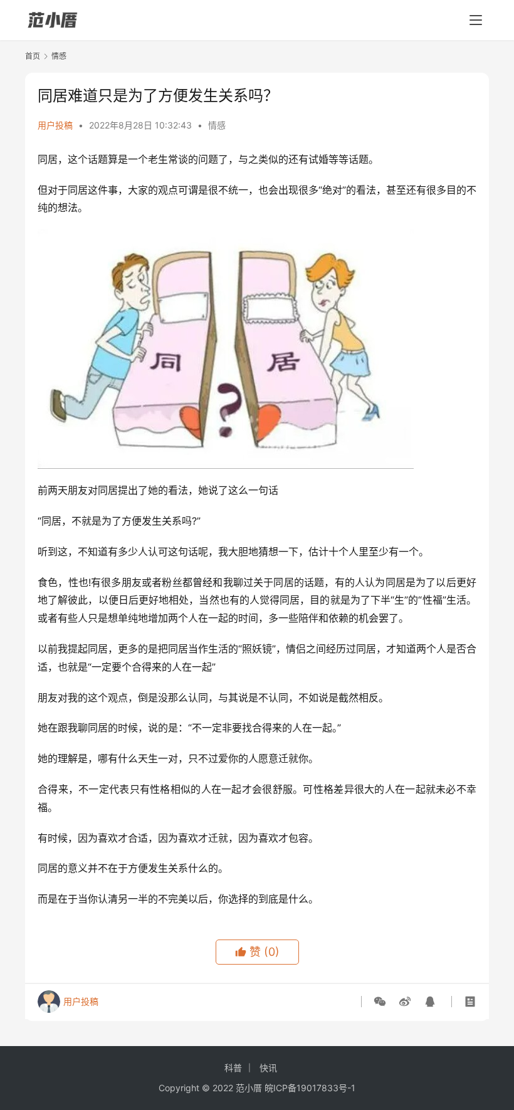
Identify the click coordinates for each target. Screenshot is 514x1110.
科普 (233, 1067)
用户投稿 (55, 125)
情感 (217, 125)
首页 (32, 56)
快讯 (268, 1067)
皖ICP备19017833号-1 (310, 1087)
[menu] (476, 20)
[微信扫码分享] (382, 1001)
